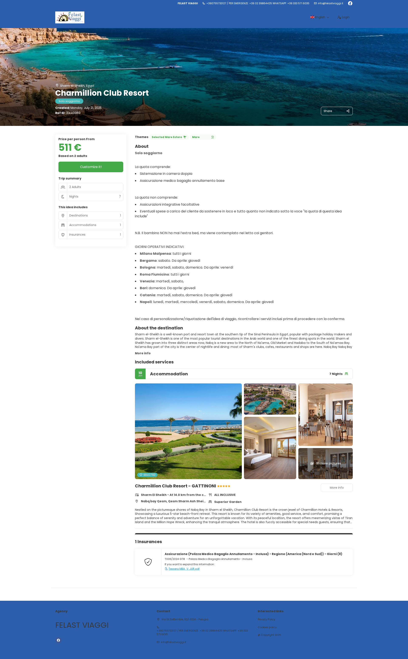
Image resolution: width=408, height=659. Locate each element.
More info (143, 353)
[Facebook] (350, 3)
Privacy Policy (266, 619)
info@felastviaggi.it (330, 3)
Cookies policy (267, 627)
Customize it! (91, 166)
